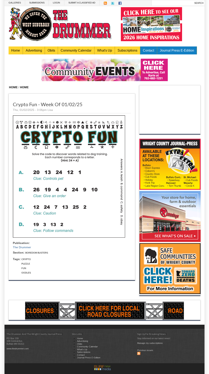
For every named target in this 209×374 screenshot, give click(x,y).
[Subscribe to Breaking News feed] (138, 354)
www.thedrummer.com (18, 348)
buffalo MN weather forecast (170, 130)
